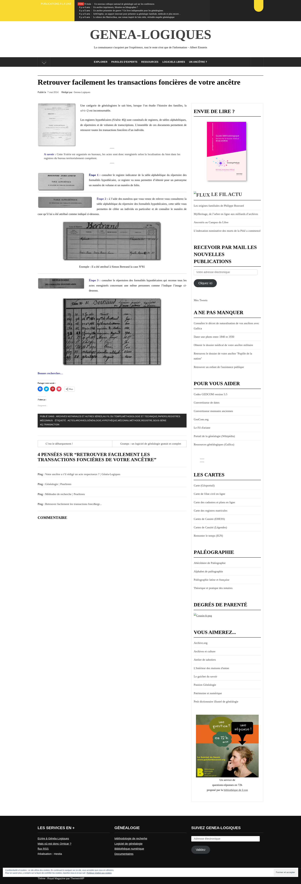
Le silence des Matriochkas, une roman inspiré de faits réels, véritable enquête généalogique (126, 17)
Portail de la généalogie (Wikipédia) (214, 436)
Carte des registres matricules (210, 510)
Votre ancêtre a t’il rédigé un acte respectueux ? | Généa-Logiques (82, 474)
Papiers (162, 416)
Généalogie (94, 420)
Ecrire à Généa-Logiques (53, 838)
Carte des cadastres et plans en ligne (214, 502)
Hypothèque (109, 420)
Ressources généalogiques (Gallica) (214, 444)
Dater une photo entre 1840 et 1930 (214, 336)
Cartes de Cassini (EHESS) (209, 518)
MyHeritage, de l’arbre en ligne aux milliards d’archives (226, 214)
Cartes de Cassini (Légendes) (210, 527)
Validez (201, 849)
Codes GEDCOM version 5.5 (210, 394)
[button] (57, 125)
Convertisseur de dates (206, 402)
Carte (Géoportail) (204, 485)
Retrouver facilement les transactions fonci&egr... (73, 504)
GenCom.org (201, 419)
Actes (71, 420)
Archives (80, 420)
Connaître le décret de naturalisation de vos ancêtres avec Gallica (226, 326)
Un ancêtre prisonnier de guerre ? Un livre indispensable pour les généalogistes (121, 10)
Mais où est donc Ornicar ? (54, 843)
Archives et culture (204, 651)
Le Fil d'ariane (202, 427)
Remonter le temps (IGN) (208, 535)
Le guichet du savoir (205, 676)
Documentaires (123, 853)
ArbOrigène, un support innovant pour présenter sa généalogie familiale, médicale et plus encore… (130, 14)
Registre (146, 420)
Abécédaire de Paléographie (210, 563)
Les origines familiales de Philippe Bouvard (219, 205)
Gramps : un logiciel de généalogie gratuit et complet (150, 443)
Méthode (135, 420)
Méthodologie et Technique (139, 416)
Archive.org (200, 642)
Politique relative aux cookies (99, 873)
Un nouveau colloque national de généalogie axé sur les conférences (116, 4)
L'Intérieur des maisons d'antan (211, 668)
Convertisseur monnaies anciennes (213, 411)
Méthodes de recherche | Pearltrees (65, 494)
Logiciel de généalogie (128, 843)
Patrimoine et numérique (208, 693)
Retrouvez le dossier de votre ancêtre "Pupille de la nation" (223, 356)
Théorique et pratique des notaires (213, 588)
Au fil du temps (112, 416)
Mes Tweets (200, 300)
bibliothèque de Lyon (236, 790)
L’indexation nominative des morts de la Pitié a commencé (227, 230)
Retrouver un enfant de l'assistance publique (219, 367)
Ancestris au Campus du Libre (211, 222)
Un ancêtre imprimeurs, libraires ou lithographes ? (108, 7)
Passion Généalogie (205, 684)
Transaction (51, 424)
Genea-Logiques (150, 34)
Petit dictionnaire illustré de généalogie (216, 701)
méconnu (123, 420)
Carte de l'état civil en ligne (209, 493)
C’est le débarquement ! (59, 443)
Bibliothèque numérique (129, 848)
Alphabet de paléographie (208, 571)
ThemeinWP (77, 878)
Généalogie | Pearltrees (58, 484)
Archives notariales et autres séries (79, 416)
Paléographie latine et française (211, 579)
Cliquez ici (205, 283)
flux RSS (43, 848)
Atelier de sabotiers (205, 659)
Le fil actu (226, 194)
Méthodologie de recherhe (130, 838)
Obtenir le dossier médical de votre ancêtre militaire (223, 345)
